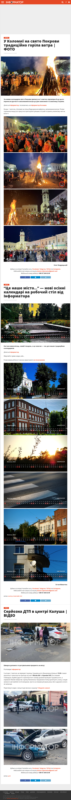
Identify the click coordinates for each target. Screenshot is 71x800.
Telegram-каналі (43, 688)
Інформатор (14, 105)
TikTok (48, 269)
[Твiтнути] (46, 277)
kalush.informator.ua (12, 798)
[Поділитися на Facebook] (25, 277)
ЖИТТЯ (12, 792)
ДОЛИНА (32, 792)
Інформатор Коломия (38, 105)
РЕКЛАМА (49, 792)
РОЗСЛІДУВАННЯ (41, 792)
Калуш (10, 596)
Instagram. (57, 269)
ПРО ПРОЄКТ (63, 792)
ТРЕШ (27, 792)
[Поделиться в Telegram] (35, 600)
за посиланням (39, 360)
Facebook (35, 269)
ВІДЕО (13, 793)
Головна (5, 792)
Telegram (42, 269)
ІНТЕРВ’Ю (7, 793)
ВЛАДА (17, 792)
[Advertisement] (35, 20)
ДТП (9, 776)
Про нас (56, 792)
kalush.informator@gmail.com (47, 271)
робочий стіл (17, 596)
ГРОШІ (22, 792)
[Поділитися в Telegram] (35, 277)
